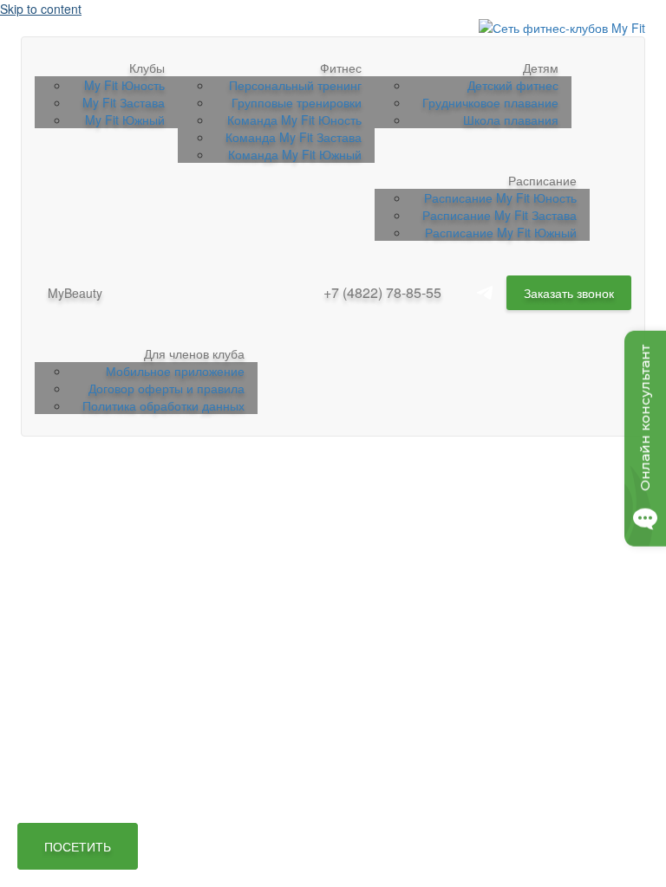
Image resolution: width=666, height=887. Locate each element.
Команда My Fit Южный (295, 154)
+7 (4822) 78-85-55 (382, 292)
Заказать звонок (569, 292)
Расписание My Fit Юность (500, 197)
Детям (540, 67)
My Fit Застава (123, 102)
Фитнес (341, 67)
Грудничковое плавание (490, 102)
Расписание (542, 180)
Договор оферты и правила (166, 388)
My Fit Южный (125, 119)
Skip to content (41, 8)
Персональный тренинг (295, 85)
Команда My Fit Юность (294, 119)
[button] (77, 846)
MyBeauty (75, 292)
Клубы (147, 67)
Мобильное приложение (175, 370)
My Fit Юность (124, 85)
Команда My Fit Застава (293, 137)
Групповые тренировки (297, 102)
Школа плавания (510, 119)
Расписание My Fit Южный (501, 232)
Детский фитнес (512, 85)
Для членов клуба (194, 353)
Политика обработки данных (163, 405)
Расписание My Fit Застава (499, 214)
